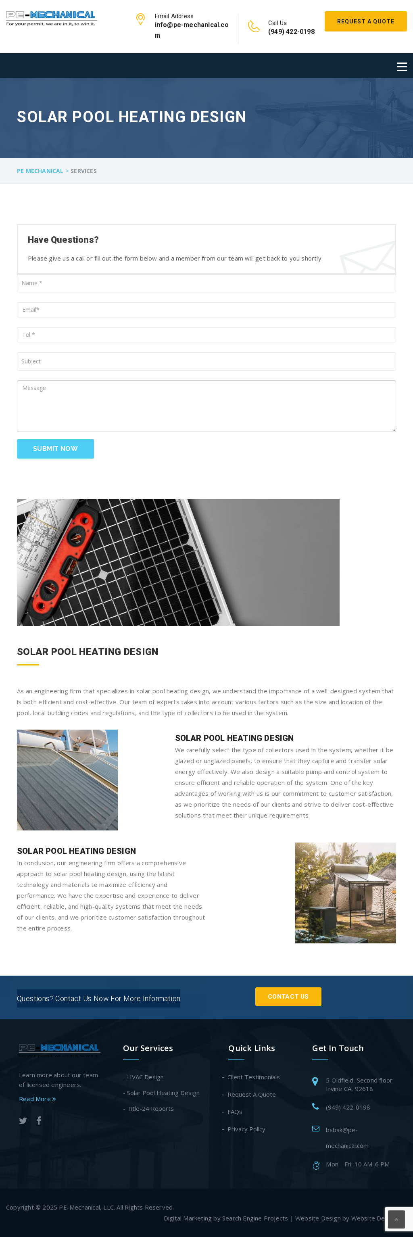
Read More (35, 1099)
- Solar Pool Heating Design (161, 1093)
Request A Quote (365, 21)
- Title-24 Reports (148, 1108)
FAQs (235, 1112)
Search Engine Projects (255, 1218)
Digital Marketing (188, 1218)
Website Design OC (379, 1218)
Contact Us (288, 996)
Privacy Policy (246, 1129)
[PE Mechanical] (51, 17)
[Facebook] (39, 1122)
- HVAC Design (143, 1077)
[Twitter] (23, 1122)
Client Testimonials (254, 1077)
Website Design (318, 1218)
